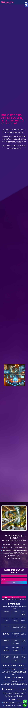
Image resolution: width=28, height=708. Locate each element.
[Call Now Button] (25, 705)
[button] (26, 5)
